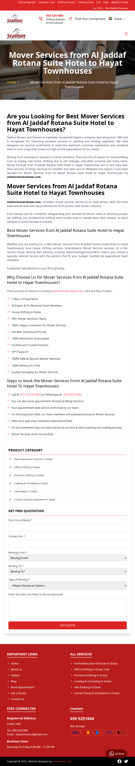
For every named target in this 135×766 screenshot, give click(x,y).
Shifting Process (66, 2)
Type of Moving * (19, 579)
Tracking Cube (86, 2)
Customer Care (46, 2)
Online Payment (27, 2)
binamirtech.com (61, 761)
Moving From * (17, 552)
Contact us (17, 699)
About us (16, 669)
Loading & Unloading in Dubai (31, 483)
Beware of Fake (119, 2)
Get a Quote (18, 693)
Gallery (15, 675)
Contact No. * (16, 536)
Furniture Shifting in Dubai (29, 475)
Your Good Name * (20, 520)
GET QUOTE (67, 625)
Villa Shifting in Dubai (87, 687)
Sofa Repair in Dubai (25, 491)
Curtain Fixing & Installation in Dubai (34, 499)
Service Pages (82, 699)
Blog (13, 681)
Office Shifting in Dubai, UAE (91, 669)
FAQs (106, 2)
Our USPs (98, 8)
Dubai (118, 19)
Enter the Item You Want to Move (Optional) (35, 594)
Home (11, 82)
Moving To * (16, 566)
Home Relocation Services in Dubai (33, 459)
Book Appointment (22, 687)
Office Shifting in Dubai (27, 467)
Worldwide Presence (117, 8)
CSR (98, 2)
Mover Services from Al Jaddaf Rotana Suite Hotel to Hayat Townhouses (74, 84)
